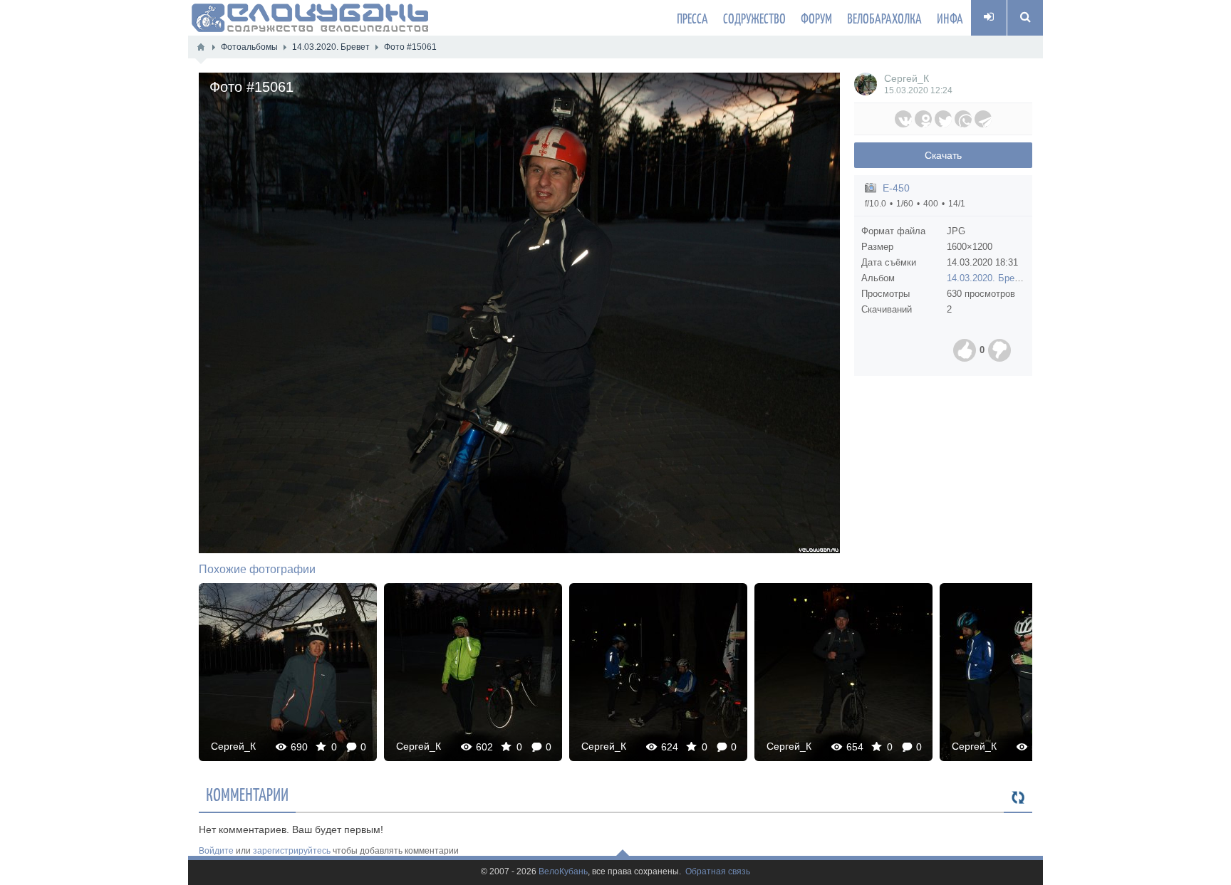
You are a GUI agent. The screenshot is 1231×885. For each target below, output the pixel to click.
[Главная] (201, 47)
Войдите (216, 851)
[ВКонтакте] (903, 118)
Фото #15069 (844, 672)
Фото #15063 (1029, 672)
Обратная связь (717, 871)
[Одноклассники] (923, 118)
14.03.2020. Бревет (988, 278)
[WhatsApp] (963, 118)
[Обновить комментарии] (1018, 798)
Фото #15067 (473, 672)
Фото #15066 (288, 672)
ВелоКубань (563, 871)
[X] (943, 118)
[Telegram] (983, 118)
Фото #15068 (658, 672)
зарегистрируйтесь (292, 851)
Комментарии (247, 794)
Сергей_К (906, 78)
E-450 (896, 188)
